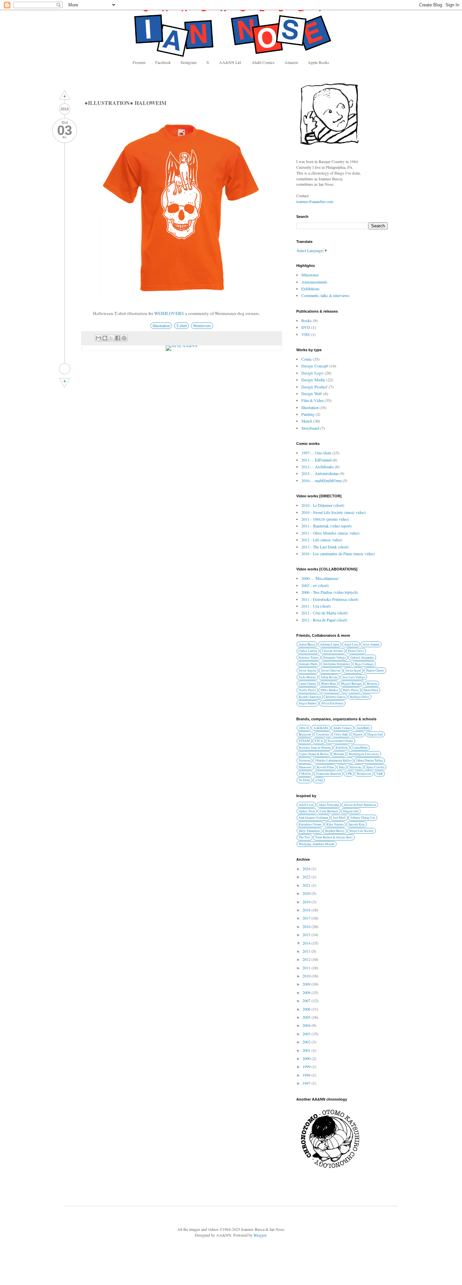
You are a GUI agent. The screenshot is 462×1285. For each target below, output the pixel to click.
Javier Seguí (353, 670)
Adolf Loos (306, 805)
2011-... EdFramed (316, 460)
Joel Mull (339, 817)
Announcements (314, 282)
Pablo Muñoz (329, 690)
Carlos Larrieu (308, 651)
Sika (342, 767)
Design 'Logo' (312, 373)
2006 (306, 1009)
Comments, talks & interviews (325, 295)
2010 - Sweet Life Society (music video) (333, 512)
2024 (306, 868)
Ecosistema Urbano (340, 741)
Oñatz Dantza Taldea (369, 760)
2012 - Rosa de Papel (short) (324, 620)
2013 (306, 951)
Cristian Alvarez (332, 651)
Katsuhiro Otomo (310, 824)
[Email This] (98, 338)
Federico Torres (309, 657)
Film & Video (312, 400)
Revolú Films (325, 767)
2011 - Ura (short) (316, 606)
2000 (306, 1058)
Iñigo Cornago (364, 664)
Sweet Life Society (361, 831)
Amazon (291, 62)
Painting (308, 414)
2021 (306, 885)
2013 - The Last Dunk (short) (325, 546)
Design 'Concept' (314, 365)
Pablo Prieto (351, 690)
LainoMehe (360, 747)
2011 (306, 967)
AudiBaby (363, 728)
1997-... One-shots (316, 452)
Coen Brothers (329, 811)
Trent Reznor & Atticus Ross (334, 837)
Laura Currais (307, 683)
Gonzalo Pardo (308, 664)
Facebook (163, 62)
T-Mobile (305, 773)
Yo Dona (304, 780)
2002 (306, 1041)
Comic (306, 359)
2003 (306, 1033)
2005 (306, 1017)
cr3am (319, 780)
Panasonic (305, 767)
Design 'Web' (311, 393)
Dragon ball (375, 734)
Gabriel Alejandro (362, 657)
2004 (306, 1025)
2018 (306, 909)
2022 (306, 876)
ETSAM (304, 741)
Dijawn (358, 734)
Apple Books (318, 62)
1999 (306, 1066)
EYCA (319, 741)
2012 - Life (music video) (321, 539)
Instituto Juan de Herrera (315, 747)
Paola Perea (371, 690)
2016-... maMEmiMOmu (321, 480)
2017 (306, 918)
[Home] (65, 369)
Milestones (310, 274)
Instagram (189, 62)
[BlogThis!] (104, 338)
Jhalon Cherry (375, 670)
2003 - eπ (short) (315, 585)
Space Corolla (375, 767)
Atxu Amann (371, 644)
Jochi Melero (307, 677)
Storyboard (310, 428)
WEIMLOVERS (169, 313)
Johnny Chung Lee (362, 817)
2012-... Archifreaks (317, 466)
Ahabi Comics (263, 62)
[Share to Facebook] (117, 338)
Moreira (372, 683)
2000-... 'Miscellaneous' (320, 578)
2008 (306, 992)
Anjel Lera (351, 644)
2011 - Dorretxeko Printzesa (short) (330, 599)
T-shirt (181, 325)
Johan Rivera (329, 677)
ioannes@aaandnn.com (314, 201)
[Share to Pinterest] (124, 338)
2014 (306, 943)
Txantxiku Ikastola (328, 773)
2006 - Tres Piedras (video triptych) (329, 592)
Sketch (306, 421)
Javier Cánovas (331, 670)
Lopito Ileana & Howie (314, 754)
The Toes (304, 837)
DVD (305, 327)
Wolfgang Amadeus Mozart (316, 844)
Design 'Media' (313, 379)
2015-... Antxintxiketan (320, 473)
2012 (306, 959)
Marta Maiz (328, 683)
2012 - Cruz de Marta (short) (324, 612)
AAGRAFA (321, 728)
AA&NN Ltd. (230, 62)
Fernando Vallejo (334, 657)
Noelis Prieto (307, 690)
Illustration (161, 325)
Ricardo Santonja (310, 697)
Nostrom (304, 760)
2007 (306, 1000)
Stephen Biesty (335, 831)
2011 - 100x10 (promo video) (325, 519)
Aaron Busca (307, 644)
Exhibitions (310, 288)
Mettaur (338, 754)
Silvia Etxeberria (332, 703)
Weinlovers (202, 325)
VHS (305, 334)
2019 (306, 901)
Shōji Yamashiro (309, 831)
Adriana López (329, 644)
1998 (306, 1075)
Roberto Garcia (335, 697)
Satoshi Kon (356, 824)
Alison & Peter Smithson (360, 805)
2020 (306, 893)
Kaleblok (342, 747)
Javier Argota (307, 670)
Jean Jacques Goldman (313, 817)
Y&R (379, 773)
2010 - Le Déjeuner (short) (322, 505)
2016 (306, 926)
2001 (306, 1050)
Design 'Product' (314, 386)
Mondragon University (364, 754)
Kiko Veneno (335, 824)
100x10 (304, 728)
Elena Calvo (356, 651)
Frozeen (139, 62)
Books (306, 320)
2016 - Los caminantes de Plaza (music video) (338, 553)
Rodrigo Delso (359, 697)
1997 (306, 1083)
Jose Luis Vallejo (353, 677)
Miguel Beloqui (351, 683)
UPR (349, 773)
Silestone (355, 767)
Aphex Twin (307, 811)
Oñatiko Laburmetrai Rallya (333, 760)
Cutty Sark (341, 734)
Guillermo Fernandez (336, 664)
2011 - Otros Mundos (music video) (330, 533)
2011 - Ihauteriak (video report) (326, 525)
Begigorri (305, 734)
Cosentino (322, 734)
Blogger (260, 1235)
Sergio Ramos (308, 703)
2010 (306, 975)
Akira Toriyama (329, 805)
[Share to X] (111, 338)
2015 (306, 934)
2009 (306, 984)
